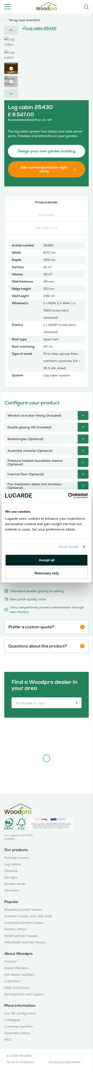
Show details (68, 547)
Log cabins (12, 864)
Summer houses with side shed (28, 916)
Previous (11, 30)
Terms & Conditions (20, 1062)
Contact (10, 961)
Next (11, 93)
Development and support (24, 994)
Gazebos (10, 871)
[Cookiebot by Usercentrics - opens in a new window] (68, 496)
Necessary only (47, 573)
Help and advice (16, 988)
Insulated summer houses (23, 923)
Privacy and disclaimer (65, 1062)
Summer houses (16, 858)
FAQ (7, 1040)
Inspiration (12, 981)
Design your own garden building (46, 151)
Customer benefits (18, 1026)
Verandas (11, 890)
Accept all (46, 560)
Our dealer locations (19, 975)
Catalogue (12, 1020)
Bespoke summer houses (23, 910)
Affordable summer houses (25, 942)
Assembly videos (17, 1033)
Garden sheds (15, 884)
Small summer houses (20, 936)
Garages (10, 877)
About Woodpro (16, 968)
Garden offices (15, 929)
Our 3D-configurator (20, 1013)
